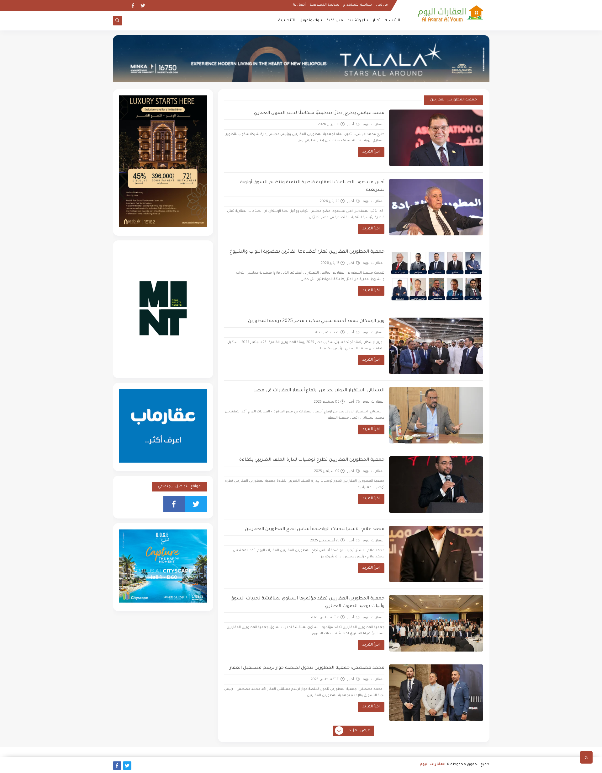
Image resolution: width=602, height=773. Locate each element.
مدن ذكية (335, 21)
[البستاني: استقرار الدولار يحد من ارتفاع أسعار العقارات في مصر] (436, 415)
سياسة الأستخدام (357, 5)
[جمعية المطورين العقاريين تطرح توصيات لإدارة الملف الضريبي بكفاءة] (436, 484)
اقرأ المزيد (371, 152)
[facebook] (133, 5)
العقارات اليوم (433, 765)
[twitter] (143, 5)
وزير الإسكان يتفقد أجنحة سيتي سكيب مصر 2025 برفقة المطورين (316, 321)
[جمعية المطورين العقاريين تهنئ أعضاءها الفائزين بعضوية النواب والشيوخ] (436, 276)
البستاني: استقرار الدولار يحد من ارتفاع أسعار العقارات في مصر (319, 390)
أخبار (376, 21)
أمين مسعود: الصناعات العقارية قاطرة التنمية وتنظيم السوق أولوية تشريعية (312, 186)
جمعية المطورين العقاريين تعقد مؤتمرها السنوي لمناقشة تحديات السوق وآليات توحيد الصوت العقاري (307, 602)
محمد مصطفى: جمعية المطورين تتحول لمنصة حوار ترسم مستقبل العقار (307, 668)
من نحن (382, 5)
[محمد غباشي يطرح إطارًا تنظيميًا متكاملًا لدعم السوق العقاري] (436, 138)
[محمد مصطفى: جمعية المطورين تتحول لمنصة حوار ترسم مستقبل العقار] (436, 692)
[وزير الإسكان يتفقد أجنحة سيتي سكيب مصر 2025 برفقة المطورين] (436, 346)
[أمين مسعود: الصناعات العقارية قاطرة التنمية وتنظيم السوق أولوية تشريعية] (436, 207)
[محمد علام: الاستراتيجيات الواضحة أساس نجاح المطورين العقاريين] (436, 554)
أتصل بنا (299, 5)
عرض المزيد (359, 730)
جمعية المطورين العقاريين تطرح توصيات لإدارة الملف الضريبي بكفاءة (311, 460)
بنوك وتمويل (310, 21)
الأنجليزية (286, 21)
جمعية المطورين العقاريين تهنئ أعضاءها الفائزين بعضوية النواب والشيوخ (307, 252)
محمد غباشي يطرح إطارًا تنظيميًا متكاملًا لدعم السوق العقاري (319, 113)
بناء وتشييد (358, 21)
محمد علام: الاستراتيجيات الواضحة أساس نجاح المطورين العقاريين (314, 529)
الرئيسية (392, 21)
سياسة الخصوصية (324, 5)
